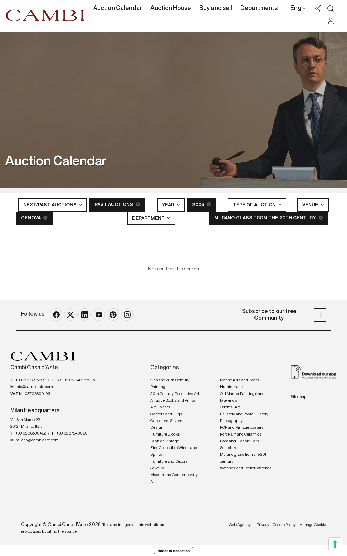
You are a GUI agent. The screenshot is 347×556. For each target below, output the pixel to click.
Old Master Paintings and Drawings (242, 397)
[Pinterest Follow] (113, 314)
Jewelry (157, 468)
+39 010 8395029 (30, 380)
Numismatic (231, 387)
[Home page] (45, 15)
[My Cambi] (333, 20)
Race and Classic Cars (239, 441)
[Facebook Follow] (56, 314)
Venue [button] (310, 205)
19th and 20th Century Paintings (169, 383)
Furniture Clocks (165, 434)
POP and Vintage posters (242, 428)
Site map (298, 397)
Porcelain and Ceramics (241, 434)
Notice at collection (174, 551)
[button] (296, 9)
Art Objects (160, 407)
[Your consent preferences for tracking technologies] (335, 544)
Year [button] (168, 205)
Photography (231, 421)
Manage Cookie (312, 525)
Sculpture (228, 448)
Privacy (263, 525)
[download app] (314, 372)
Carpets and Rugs (166, 414)
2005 (198, 204)
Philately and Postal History (244, 414)
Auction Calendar (117, 8)
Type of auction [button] (255, 205)
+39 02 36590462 (30, 433)
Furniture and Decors (169, 462)
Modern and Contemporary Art (174, 478)
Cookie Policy (284, 525)
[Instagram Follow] (127, 314)
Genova (31, 218)
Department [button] (149, 218)
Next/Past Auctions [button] (50, 205)
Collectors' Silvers (166, 421)
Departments (259, 8)
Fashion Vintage (164, 441)
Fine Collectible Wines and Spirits (173, 451)
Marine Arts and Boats (239, 380)
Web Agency (240, 525)
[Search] (330, 8)
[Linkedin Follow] (84, 314)
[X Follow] (70, 314)
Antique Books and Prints (173, 401)
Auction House (170, 8)
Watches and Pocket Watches (246, 468)
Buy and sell (215, 8)
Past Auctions (114, 204)
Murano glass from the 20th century (265, 218)
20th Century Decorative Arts (176, 394)
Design (156, 428)
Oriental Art (230, 407)
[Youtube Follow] (99, 314)
